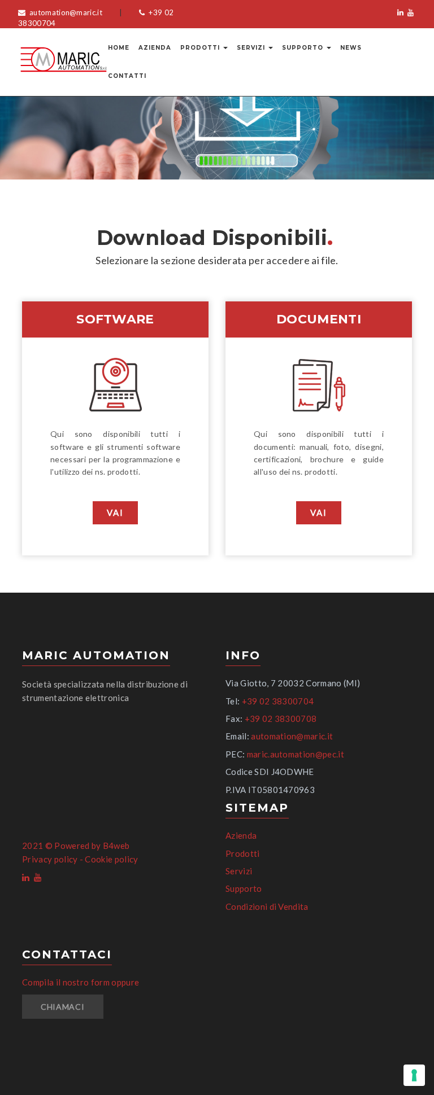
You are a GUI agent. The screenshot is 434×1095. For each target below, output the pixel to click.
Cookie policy (111, 859)
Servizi (252, 47)
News (351, 47)
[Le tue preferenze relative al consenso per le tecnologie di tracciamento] (414, 1075)
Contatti (127, 76)
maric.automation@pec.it (295, 754)
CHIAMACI (63, 1006)
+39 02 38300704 (278, 701)
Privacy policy (49, 859)
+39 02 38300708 (281, 718)
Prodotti (201, 47)
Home (118, 47)
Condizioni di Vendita (267, 906)
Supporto (304, 47)
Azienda (154, 47)
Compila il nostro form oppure (80, 982)
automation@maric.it (65, 12)
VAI (115, 512)
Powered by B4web (91, 845)
